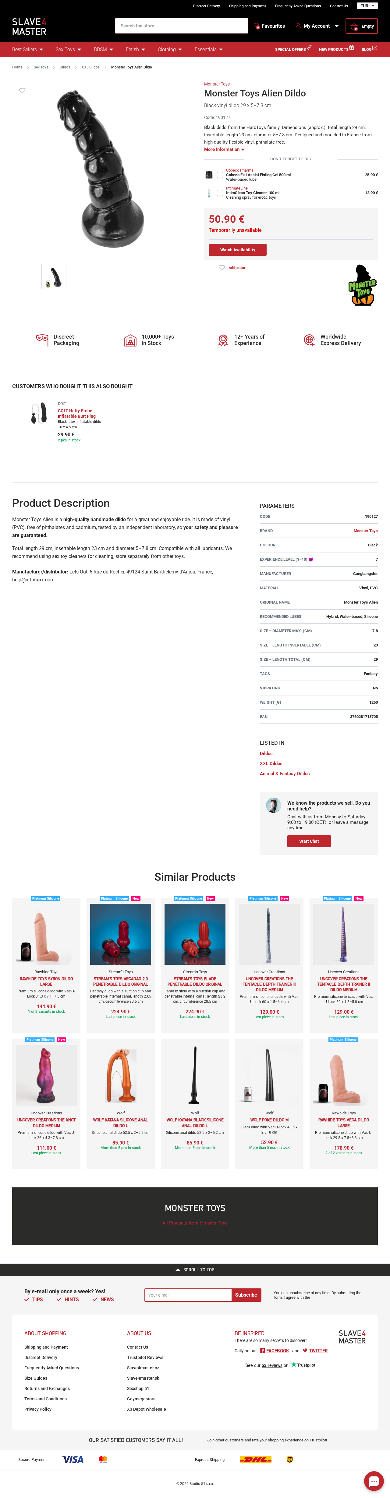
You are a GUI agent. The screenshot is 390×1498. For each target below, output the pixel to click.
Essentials (206, 49)
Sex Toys (65, 49)
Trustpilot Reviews (145, 1357)
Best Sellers (24, 49)
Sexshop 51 (138, 1388)
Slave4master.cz (143, 1367)
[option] (64, 423)
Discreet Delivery (206, 6)
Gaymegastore (141, 1398)
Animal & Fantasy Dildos (285, 773)
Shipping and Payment (247, 6)
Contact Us (339, 6)
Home (17, 67)
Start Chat (309, 841)
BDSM (100, 49)
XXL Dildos (91, 67)
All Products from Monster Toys (195, 1223)
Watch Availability (237, 249)
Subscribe (246, 1295)
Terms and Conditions (45, 1398)
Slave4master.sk (143, 1378)
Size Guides (35, 1378)
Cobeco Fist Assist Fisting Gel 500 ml (258, 174)
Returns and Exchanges (47, 1388)
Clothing (167, 49)
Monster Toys (217, 84)
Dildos (65, 67)
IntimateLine (237, 188)
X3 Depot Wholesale (146, 1409)
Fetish (132, 49)
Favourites (271, 26)
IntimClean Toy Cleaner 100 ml (252, 192)
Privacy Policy (37, 1409)
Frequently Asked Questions (298, 6)
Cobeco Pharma (240, 170)
